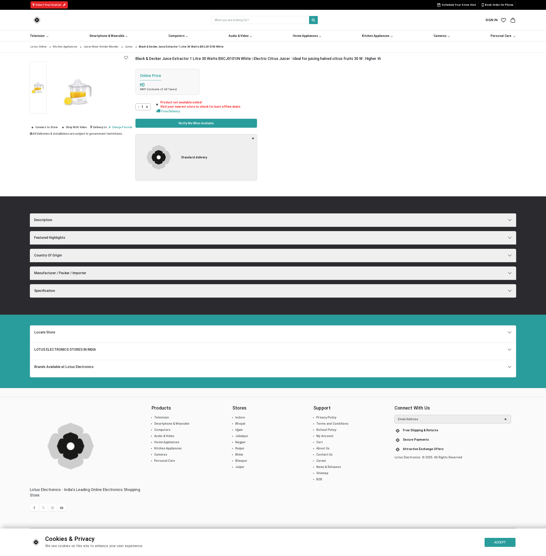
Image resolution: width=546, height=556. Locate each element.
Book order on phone (499, 4)
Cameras (160, 454)
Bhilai (239, 454)
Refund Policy (326, 429)
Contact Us (324, 454)
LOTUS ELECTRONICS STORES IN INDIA (65, 350)
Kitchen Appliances (65, 46)
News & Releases (328, 467)
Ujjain (239, 429)
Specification (44, 291)
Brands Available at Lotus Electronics (64, 367)
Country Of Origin (48, 255)
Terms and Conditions (332, 423)
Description (43, 220)
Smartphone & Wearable (171, 423)
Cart (319, 442)
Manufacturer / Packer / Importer (60, 273)
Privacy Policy (326, 417)
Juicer (129, 46)
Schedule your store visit (459, 4)
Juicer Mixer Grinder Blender (101, 46)
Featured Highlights (49, 238)
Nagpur (240, 442)
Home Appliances (166, 442)
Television (161, 417)
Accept (500, 542)
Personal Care (164, 460)
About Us (323, 448)
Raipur (240, 448)
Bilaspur (241, 460)
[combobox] (264, 20)
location (48, 4)
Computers (162, 429)
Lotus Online (38, 46)
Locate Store (44, 332)
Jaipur (240, 467)
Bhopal (240, 423)
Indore (240, 417)
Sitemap (322, 473)
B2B (319, 479)
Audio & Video (164, 436)
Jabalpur (241, 436)
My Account (325, 436)
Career (321, 460)
